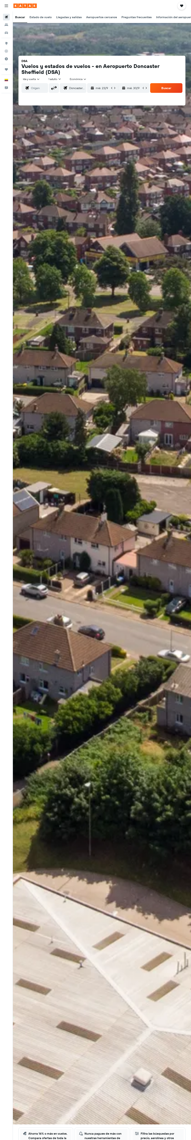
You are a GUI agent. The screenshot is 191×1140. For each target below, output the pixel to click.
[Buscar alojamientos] (6, 25)
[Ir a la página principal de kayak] (25, 6)
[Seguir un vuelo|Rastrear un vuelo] (6, 51)
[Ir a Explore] (6, 43)
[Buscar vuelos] (6, 17)
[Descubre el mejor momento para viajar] (6, 59)
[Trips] (6, 69)
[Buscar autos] (6, 32)
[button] (6, 6)
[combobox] (78, 79)
